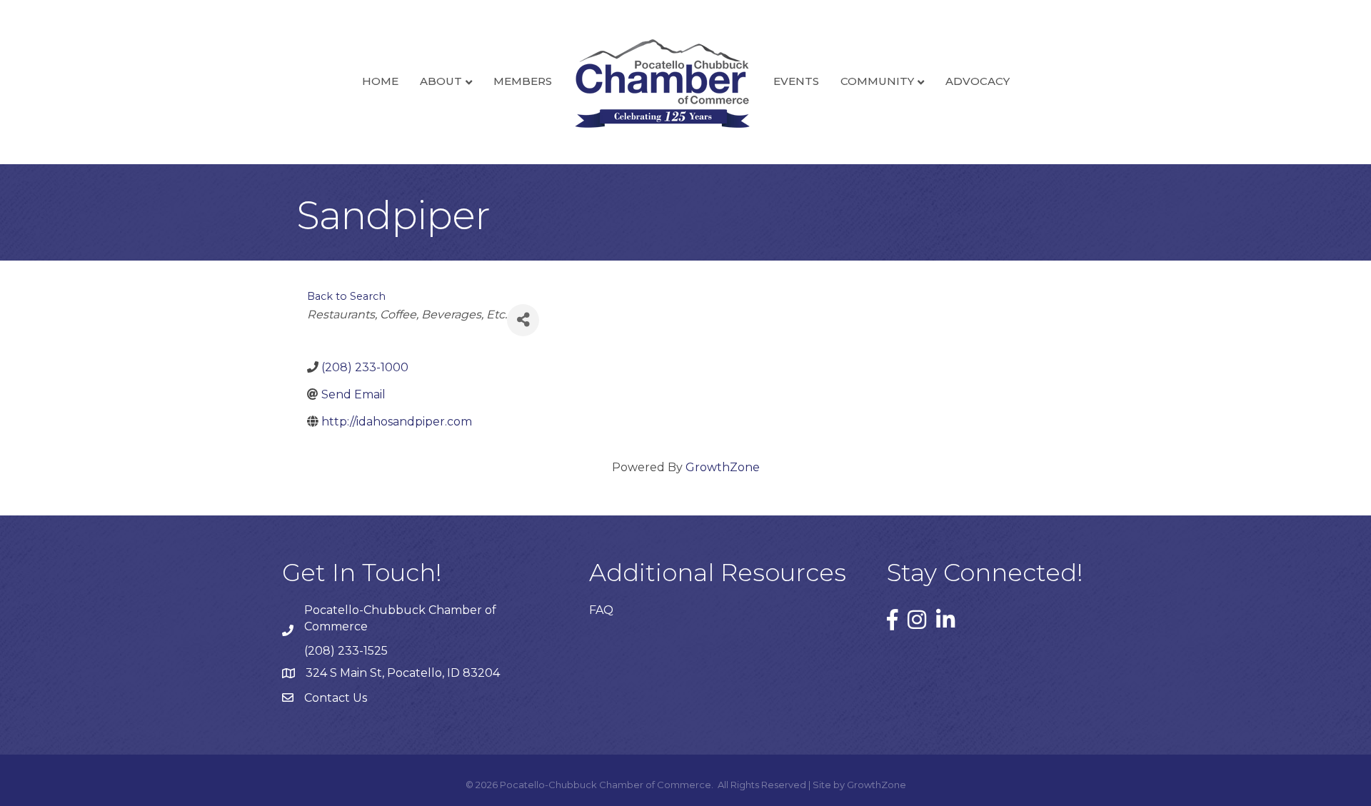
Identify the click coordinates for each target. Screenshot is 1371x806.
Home (380, 81)
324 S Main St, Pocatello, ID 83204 (403, 673)
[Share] (523, 320)
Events (796, 81)
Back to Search (346, 296)
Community (877, 81)
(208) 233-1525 (346, 651)
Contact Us (335, 698)
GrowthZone (723, 467)
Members (522, 81)
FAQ (601, 610)
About (441, 81)
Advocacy (977, 81)
